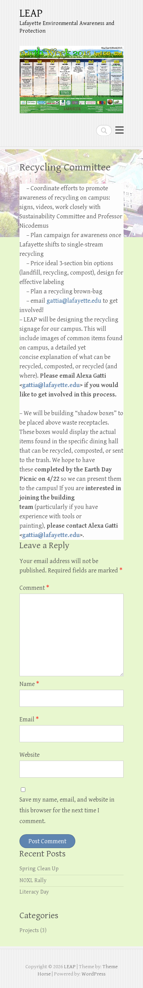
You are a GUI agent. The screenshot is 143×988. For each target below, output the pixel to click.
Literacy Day (34, 892)
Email (29, 719)
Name (29, 684)
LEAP (31, 13)
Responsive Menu (119, 130)
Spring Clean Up (39, 868)
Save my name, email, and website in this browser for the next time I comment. (67, 810)
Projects (29, 930)
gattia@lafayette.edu (51, 385)
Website (29, 755)
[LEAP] (71, 76)
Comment (34, 588)
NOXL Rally (33, 880)
